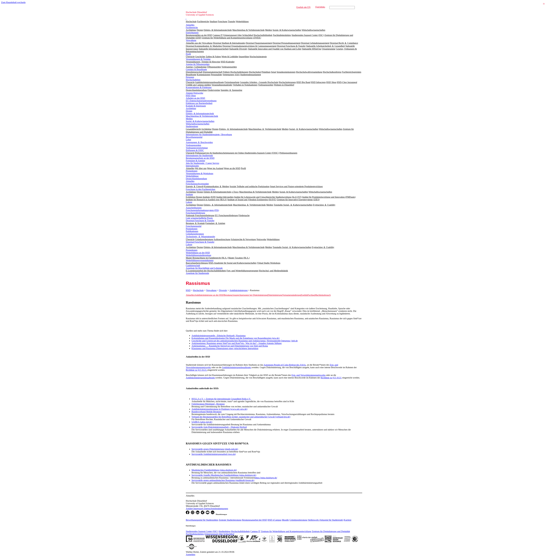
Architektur (191, 108)
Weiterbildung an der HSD (198, 252)
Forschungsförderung (195, 213)
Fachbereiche (203, 21)
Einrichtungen (192, 32)
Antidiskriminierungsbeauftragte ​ (200, 377)
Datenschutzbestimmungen (216, 508)
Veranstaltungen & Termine (198, 59)
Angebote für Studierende (197, 273)
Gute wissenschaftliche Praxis (199, 218)
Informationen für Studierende (199, 155)
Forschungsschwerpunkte (197, 184)
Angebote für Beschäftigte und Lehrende (204, 268)
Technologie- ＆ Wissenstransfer (200, 236)
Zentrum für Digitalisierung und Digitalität (331, 531)
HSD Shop (191, 95)
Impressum (198, 508)
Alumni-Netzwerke (194, 93)
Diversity (223, 290)
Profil (188, 54)
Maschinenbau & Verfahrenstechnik (202, 116)
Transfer (231, 21)
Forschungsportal (193, 226)
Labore (189, 202)
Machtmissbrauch (323, 295)
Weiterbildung (242, 21)
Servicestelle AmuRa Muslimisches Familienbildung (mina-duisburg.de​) (224, 475)
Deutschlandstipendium (196, 178)
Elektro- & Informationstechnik (200, 113)
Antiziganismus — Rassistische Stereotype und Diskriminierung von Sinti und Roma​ (230, 346)
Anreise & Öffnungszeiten (197, 64)
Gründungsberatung (195, 234)
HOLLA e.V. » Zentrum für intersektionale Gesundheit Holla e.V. (221, 399)
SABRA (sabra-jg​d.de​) (202, 422)
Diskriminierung (275, 295)
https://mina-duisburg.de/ (266, 478)
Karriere (347, 520)
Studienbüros (224, 531)
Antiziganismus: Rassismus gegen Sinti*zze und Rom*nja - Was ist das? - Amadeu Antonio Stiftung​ (237, 343)
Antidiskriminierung (238, 290)
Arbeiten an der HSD (195, 98)
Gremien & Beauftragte (196, 69)
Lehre (188, 139)
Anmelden (190, 554)
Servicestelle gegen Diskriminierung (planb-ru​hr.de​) (215, 449)
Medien (189, 118)
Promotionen (191, 171)
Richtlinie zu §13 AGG (196, 370)
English (304, 295)
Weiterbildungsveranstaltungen (199, 260)
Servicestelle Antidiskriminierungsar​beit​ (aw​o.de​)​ (214, 454)
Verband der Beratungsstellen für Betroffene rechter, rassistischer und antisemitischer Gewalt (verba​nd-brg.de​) (241, 417)
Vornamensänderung (291, 295)
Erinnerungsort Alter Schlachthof (219, 534)
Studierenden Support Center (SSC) (202, 531)
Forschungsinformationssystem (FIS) (202, 210)
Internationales (192, 166)
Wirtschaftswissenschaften (197, 124)
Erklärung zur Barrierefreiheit (199, 103)
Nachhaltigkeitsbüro (195, 534)
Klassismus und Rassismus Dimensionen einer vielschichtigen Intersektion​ (225, 348)
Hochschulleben (193, 79)
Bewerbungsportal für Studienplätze (202, 520)
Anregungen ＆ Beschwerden (199, 142)
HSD (188, 290)
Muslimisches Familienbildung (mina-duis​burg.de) (214, 470)
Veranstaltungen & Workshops (199, 173)
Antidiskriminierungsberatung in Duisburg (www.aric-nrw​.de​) (219, 409)
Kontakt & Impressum (196, 106)
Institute (189, 194)
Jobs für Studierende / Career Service (202, 163)
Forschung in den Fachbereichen (200, 189)
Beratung (228, 295)
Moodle (285, 520)
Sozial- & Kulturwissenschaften (200, 121)
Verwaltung (191, 40)
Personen (190, 77)
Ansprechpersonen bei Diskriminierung (250, 295)
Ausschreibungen (194, 208)
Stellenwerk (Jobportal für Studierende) (325, 520)
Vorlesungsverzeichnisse (197, 148)
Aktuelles (190, 25)
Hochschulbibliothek (240, 531)
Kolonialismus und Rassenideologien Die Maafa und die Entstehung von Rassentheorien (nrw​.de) (235, 338)
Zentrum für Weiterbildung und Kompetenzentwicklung (286, 531)
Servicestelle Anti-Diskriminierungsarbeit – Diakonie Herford (219, 427)
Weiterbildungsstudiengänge (198, 255)
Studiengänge (192, 126)
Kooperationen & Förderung (198, 87)
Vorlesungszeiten (193, 145)
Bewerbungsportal (194, 137)
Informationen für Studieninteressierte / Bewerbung (209, 134)
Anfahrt (189, 508)
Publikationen (192, 231)
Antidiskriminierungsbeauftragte (236, 367)
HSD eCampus (274, 520)
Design (189, 111)
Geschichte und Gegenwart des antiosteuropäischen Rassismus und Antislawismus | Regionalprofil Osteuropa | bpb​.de (245, 341)
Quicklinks (320, 7)
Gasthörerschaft (193, 265)
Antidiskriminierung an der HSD (209, 295)
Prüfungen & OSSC (195, 150)
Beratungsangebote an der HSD (200, 158)
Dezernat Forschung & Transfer (200, 220)
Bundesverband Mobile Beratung (206, 411)
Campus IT (255, 531)
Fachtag (311, 295)
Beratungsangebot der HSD (254, 520)
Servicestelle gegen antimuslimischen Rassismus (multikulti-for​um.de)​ (223, 480)
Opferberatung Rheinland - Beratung (208, 404)
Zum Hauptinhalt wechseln (13, 2)
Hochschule (191, 21)
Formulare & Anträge (195, 160)
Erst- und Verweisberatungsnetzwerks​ (309, 375)
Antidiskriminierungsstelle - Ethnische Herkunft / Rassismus (219, 335)
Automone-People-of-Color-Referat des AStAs (285, 365)
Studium (213, 21)
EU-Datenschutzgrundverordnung (201, 100)
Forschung (222, 21)
